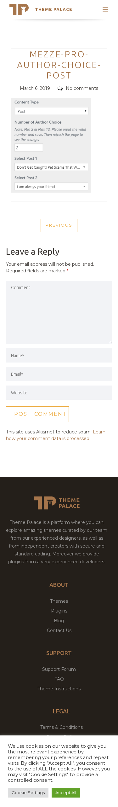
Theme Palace (53, 9)
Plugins (59, 611)
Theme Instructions (59, 689)
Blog (59, 621)
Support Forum (59, 669)
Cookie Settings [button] (28, 792)
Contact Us (59, 630)
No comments (82, 88)
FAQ (59, 679)
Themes (59, 601)
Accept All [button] (65, 792)
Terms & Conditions (61, 727)
